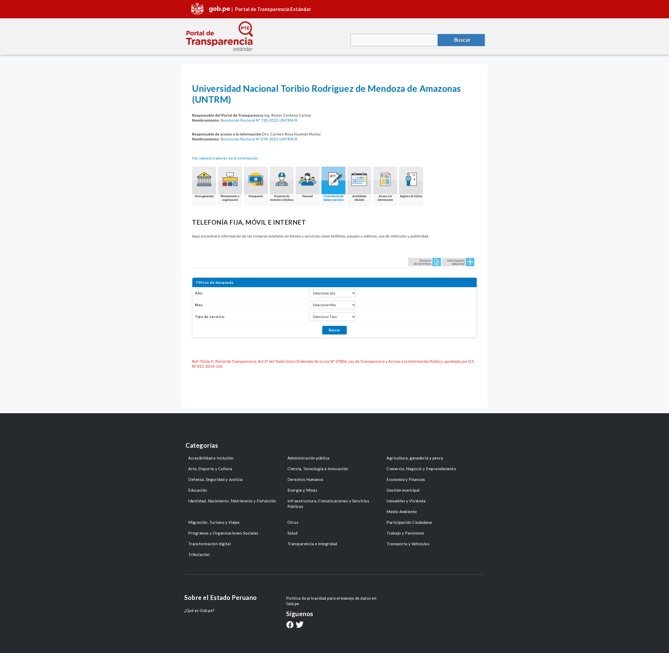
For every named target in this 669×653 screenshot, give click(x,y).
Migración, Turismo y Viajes (214, 522)
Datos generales (204, 196)
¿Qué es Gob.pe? (199, 610)
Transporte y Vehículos (408, 543)
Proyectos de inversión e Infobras (281, 197)
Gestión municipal (403, 490)
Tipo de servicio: (210, 317)
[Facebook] (289, 625)
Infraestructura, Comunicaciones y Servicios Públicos (328, 503)
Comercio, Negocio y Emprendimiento (421, 468)
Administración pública (308, 458)
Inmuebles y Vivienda (406, 500)
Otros (293, 522)
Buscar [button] (462, 40)
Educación (197, 490)
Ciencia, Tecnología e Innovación (317, 468)
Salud (292, 533)
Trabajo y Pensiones (405, 533)
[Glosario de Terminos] (424, 261)
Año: (199, 293)
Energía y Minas (302, 490)
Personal (307, 196)
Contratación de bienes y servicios (334, 197)
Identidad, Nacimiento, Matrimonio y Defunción (232, 500)
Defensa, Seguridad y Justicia (215, 479)
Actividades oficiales (359, 197)
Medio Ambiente (402, 511)
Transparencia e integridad (312, 543)
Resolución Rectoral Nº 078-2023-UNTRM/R (259, 139)
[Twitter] (300, 625)
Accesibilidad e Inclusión (211, 458)
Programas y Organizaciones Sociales (223, 533)
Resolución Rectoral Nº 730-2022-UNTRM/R (259, 120)
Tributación (199, 554)
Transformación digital (209, 543)
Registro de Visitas (411, 196)
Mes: (199, 305)
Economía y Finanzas (406, 479)
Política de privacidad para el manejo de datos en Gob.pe (331, 601)
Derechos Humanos (305, 479)
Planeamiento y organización (230, 197)
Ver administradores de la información (225, 158)
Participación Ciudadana (409, 522)
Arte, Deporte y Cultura (210, 468)
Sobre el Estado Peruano (220, 597)
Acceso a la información (385, 197)
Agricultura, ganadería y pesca (415, 458)
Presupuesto (256, 196)
